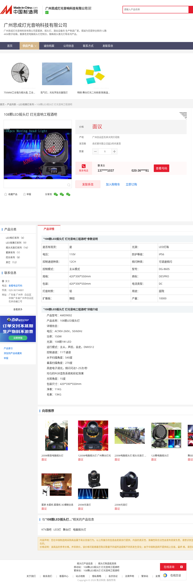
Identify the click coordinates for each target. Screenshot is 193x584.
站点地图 (80, 576)
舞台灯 (67, 529)
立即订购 (131, 184)
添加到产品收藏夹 (13, 353)
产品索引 (8, 348)
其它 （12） (12, 262)
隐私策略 (96, 576)
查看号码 (161, 168)
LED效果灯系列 (26, 104)
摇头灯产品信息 (85, 563)
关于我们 (31, 576)
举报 (29, 194)
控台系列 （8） (13, 257)
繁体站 (144, 576)
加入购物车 (113, 184)
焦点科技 (101, 580)
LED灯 (57, 529)
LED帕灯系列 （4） (15, 237)
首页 (2, 104)
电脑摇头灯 (79, 529)
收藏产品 (12, 194)
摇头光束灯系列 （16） (17, 247)
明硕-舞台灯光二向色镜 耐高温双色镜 (96, 92)
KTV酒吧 (46, 529)
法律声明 (129, 576)
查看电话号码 (15, 285)
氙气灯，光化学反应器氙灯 (54, 92)
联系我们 (47, 576)
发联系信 (87, 184)
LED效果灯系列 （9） (17, 242)
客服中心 (63, 576)
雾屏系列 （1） (13, 252)
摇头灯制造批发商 (107, 563)
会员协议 (113, 576)
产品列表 (11, 104)
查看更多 (17, 309)
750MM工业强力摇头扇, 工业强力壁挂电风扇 (26, 92)
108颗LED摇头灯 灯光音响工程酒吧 (101, 567)
